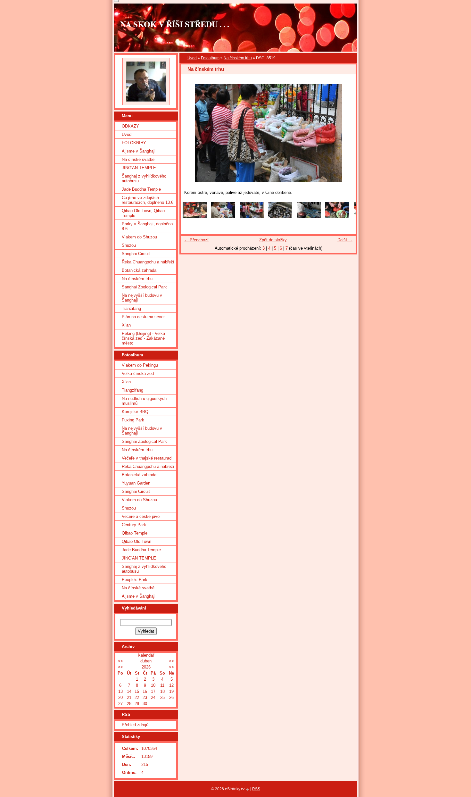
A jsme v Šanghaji (138, 151)
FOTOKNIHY (134, 142)
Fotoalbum (210, 58)
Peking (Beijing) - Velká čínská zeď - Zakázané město (143, 338)
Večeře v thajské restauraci (147, 458)
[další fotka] (345, 133)
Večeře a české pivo (141, 516)
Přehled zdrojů (135, 724)
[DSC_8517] (195, 216)
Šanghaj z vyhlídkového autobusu (144, 178)
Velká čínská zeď (138, 373)
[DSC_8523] (309, 216)
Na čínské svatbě (138, 159)
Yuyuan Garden (136, 483)
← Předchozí (196, 239)
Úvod (192, 58)
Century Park (134, 524)
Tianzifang (131, 308)
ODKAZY (130, 126)
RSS (256, 789)
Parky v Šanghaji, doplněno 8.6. (147, 226)
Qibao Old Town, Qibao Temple (143, 213)
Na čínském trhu (238, 58)
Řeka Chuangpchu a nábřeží (148, 262)
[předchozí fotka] (191, 133)
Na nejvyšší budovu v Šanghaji (142, 298)
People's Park (134, 579)
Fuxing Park (133, 420)
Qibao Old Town (136, 541)
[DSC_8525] (337, 216)
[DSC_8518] (223, 216)
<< (120, 661)
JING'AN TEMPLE (139, 167)
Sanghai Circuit (136, 253)
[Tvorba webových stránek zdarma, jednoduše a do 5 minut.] (248, 789)
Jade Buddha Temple (141, 189)
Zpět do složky (273, 239)
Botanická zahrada (139, 270)
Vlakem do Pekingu (140, 365)
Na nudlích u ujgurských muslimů (144, 401)
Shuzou (129, 245)
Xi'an (126, 325)
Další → (344, 239)
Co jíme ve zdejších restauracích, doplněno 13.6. (148, 200)
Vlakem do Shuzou (139, 237)
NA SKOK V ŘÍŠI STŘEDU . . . (174, 24)
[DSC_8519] (252, 216)
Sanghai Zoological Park (144, 287)
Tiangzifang (132, 390)
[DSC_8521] (280, 216)
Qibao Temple (134, 533)
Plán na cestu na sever (143, 316)
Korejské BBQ (135, 411)
